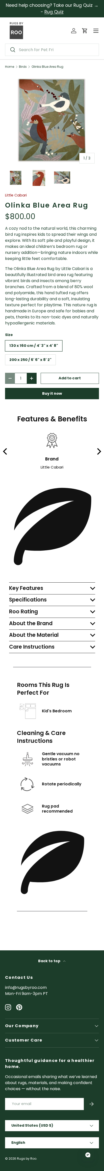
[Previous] (5, 451)
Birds (23, 66)
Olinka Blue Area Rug (47, 66)
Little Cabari (16, 195)
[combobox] (52, 50)
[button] (84, 30)
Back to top (49, 960)
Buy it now (52, 393)
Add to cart (70, 378)
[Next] (98, 451)
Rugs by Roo (26, 1158)
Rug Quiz (54, 12)
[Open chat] (88, 1155)
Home (9, 66)
